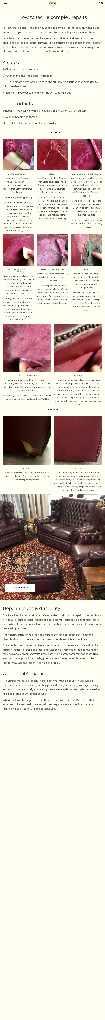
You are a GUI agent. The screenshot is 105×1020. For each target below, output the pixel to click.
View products (20, 588)
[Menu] (5, 4)
